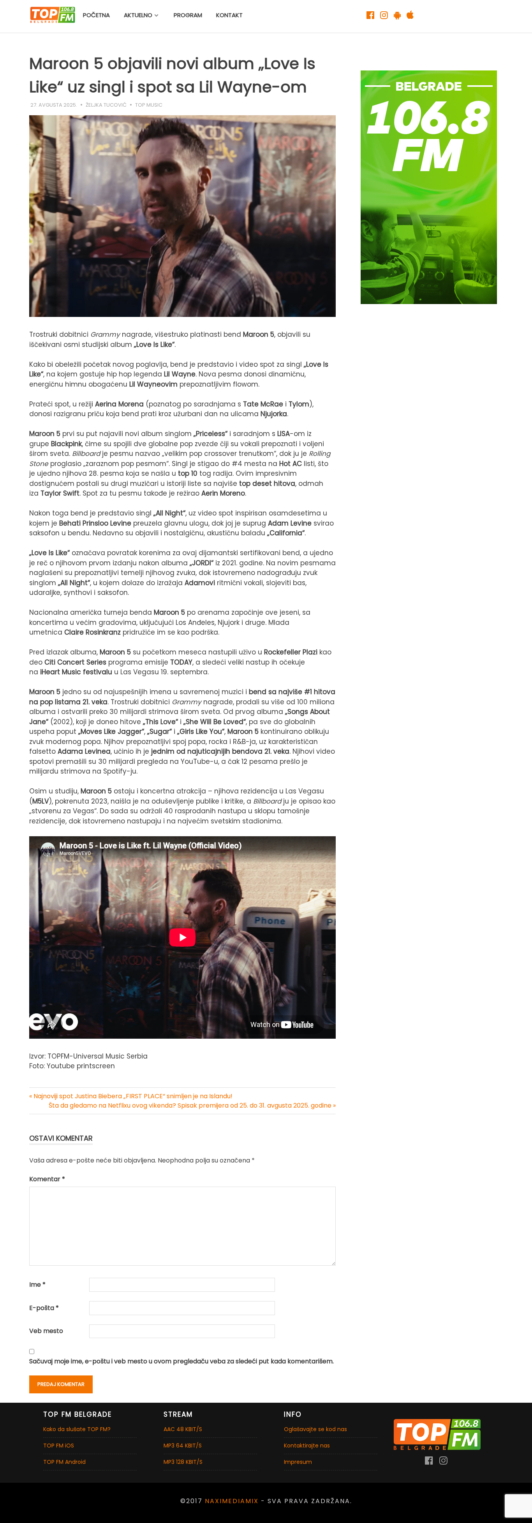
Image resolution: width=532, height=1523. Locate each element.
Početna (96, 15)
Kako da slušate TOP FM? (77, 1429)
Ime (37, 1284)
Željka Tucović (106, 105)
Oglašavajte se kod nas (315, 1429)
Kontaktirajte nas (307, 1445)
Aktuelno (138, 15)
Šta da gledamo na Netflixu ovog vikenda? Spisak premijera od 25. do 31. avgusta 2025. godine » (192, 1105)
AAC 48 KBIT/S (183, 1429)
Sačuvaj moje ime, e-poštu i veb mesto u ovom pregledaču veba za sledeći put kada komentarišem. (181, 1361)
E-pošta (44, 1307)
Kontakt (229, 15)
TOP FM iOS (58, 1445)
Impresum (298, 1462)
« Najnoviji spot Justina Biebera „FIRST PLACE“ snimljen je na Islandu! (131, 1096)
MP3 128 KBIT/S (183, 1462)
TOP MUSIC (148, 105)
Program (188, 15)
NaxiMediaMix (232, 1501)
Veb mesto (46, 1330)
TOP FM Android (64, 1462)
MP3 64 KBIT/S (183, 1445)
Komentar (47, 1179)
